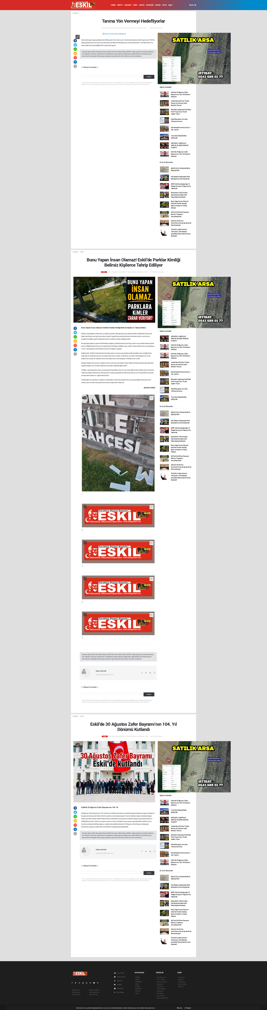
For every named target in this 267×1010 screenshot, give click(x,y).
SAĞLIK (158, 5)
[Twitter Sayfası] (76, 983)
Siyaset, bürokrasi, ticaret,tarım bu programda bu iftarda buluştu (181, 223)
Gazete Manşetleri (162, 998)
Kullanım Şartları (94, 990)
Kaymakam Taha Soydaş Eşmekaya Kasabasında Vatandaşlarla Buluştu (179, 195)
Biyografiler (181, 982)
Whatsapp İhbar (94, 992)
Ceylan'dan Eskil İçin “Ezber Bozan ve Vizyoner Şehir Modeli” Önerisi (180, 103)
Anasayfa (75, 13)
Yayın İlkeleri (76, 992)
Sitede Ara (181, 977)
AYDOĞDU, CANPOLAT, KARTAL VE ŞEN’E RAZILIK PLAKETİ (179, 145)
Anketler (180, 979)
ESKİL (135, 5)
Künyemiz (120, 988)
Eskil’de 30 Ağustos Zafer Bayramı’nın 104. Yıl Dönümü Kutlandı (180, 94)
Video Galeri (121, 977)
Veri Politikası (76, 994)
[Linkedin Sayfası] (87, 983)
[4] (118, 587)
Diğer (170, 5)
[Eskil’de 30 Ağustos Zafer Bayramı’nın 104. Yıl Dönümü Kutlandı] (114, 771)
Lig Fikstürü (160, 986)
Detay (180, 1008)
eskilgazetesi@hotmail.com (104, 674)
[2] (118, 515)
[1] (118, 443)
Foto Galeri (121, 973)
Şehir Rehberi (161, 995)
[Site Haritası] (94, 983)
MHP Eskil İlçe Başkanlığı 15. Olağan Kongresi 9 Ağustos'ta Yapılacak (181, 186)
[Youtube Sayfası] (83, 983)
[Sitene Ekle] (98, 983)
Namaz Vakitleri (162, 982)
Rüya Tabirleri (182, 984)
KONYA (141, 5)
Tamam (188, 1008)
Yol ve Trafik (161, 979)
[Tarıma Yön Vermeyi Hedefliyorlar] (114, 34)
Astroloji (180, 986)
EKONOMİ (149, 5)
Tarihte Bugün (161, 989)
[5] (118, 623)
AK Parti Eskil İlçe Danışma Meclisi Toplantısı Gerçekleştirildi (180, 214)
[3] (118, 551)
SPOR (164, 5)
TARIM (113, 5)
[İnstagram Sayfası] (80, 983)
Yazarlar (119, 981)
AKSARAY (128, 5)
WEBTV (120, 5)
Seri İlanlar (160, 993)
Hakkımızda (75, 990)
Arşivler (119, 984)
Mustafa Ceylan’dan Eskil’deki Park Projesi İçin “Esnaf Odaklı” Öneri (181, 112)
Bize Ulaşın (120, 992)
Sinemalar (160, 991)
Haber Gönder (93, 994)
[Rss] (91, 983)
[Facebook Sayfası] (73, 983)
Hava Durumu (161, 977)
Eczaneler (160, 984)
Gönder (149, 77)
